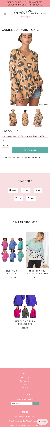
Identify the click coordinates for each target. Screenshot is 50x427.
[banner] (25, 14)
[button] (25, 136)
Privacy (25, 388)
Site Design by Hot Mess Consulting (25, 421)
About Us (25, 378)
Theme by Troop (15, 425)
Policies (25, 384)
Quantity (5, 145)
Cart (43, 14)
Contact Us (25, 381)
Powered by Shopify (33, 425)
